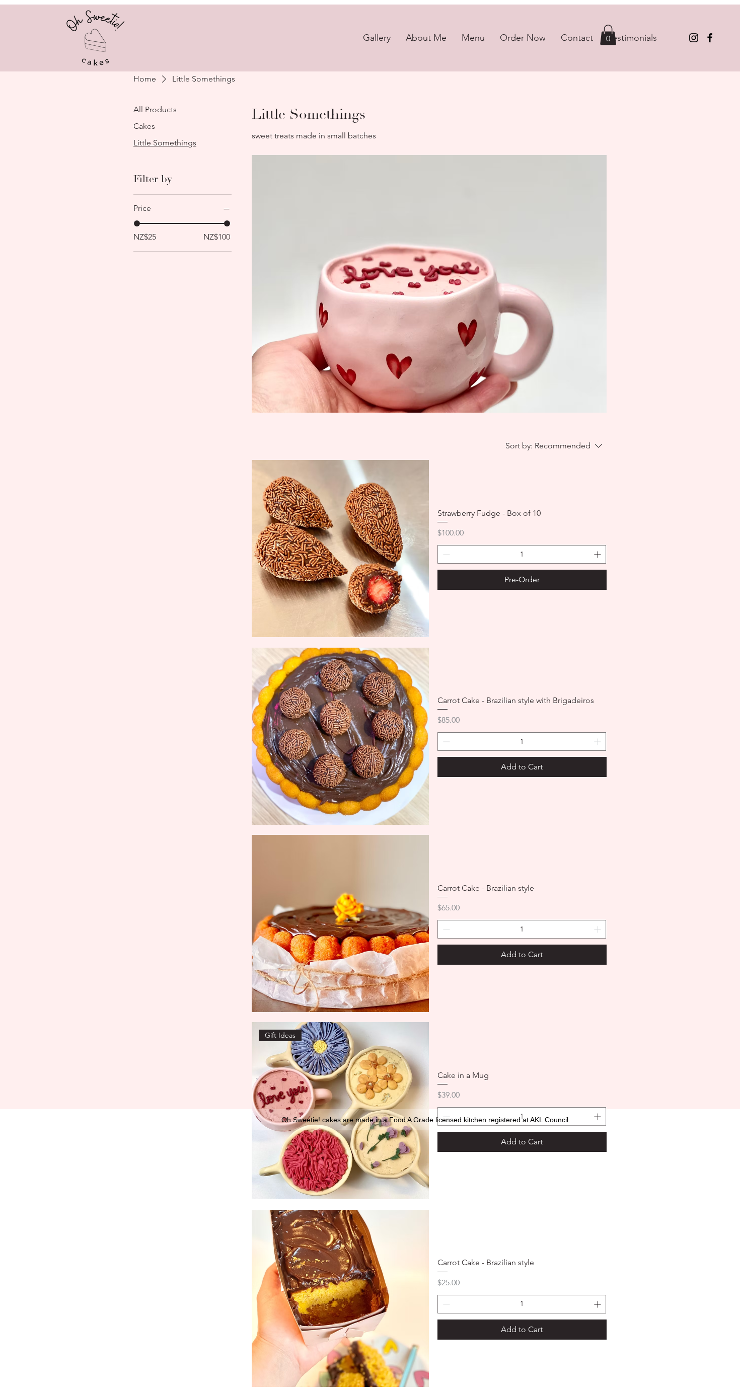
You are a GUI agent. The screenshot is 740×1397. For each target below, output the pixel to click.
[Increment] (598, 554)
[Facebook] (710, 38)
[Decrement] (445, 554)
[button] (608, 35)
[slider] (137, 223)
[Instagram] (694, 38)
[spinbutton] (522, 554)
